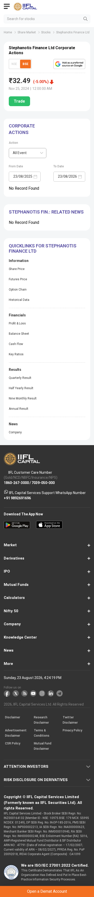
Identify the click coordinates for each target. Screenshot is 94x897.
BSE (25, 64)
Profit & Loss (17, 323)
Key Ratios (16, 354)
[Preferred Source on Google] (69, 64)
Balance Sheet (19, 333)
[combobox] (27, 153)
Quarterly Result (20, 378)
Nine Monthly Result (23, 398)
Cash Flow (16, 344)
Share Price (17, 269)
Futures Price (18, 279)
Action (13, 143)
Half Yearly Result (21, 388)
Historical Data (19, 300)
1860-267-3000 (16, 483)
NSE (14, 64)
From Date (16, 166)
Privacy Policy (72, 730)
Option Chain (18, 289)
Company (15, 432)
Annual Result (18, 408)
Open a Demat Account (47, 891)
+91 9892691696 (17, 498)
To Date (58, 166)
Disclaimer (12, 717)
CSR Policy (12, 743)
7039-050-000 (43, 483)
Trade (19, 101)
